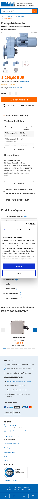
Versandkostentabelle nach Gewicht (20, 381)
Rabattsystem (8, 448)
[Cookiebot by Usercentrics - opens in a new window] (27, 224)
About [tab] (31, 230)
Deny (19, 273)
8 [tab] (33, 348)
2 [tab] (8, 348)
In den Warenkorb (20, 99)
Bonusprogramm (10, 452)
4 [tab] (16, 348)
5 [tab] (21, 348)
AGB (8, 487)
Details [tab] (19, 230)
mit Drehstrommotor (24, 17)
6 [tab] (25, 348)
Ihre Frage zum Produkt (17, 200)
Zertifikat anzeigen (10, 480)
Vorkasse (17, 413)
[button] (4, 496)
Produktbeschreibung (17, 115)
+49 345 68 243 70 (13, 425)
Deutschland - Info (16, 88)
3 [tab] (12, 348)
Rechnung (8, 413)
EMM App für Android (11, 436)
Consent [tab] (7, 230)
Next (35, 330)
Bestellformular (29, 105)
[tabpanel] (19, 332)
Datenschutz (16, 487)
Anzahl (3, 93)
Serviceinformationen (11, 443)
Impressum (27, 487)
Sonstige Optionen (12, 298)
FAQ (5, 456)
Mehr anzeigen (19, 149)
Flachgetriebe (11, 17)
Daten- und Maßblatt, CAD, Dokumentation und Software (20, 191)
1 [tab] (4, 348)
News (6, 461)
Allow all (19, 266)
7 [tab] (29, 348)
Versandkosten (24, 82)
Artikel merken (10, 105)
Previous (3, 330)
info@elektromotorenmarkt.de (18, 431)
